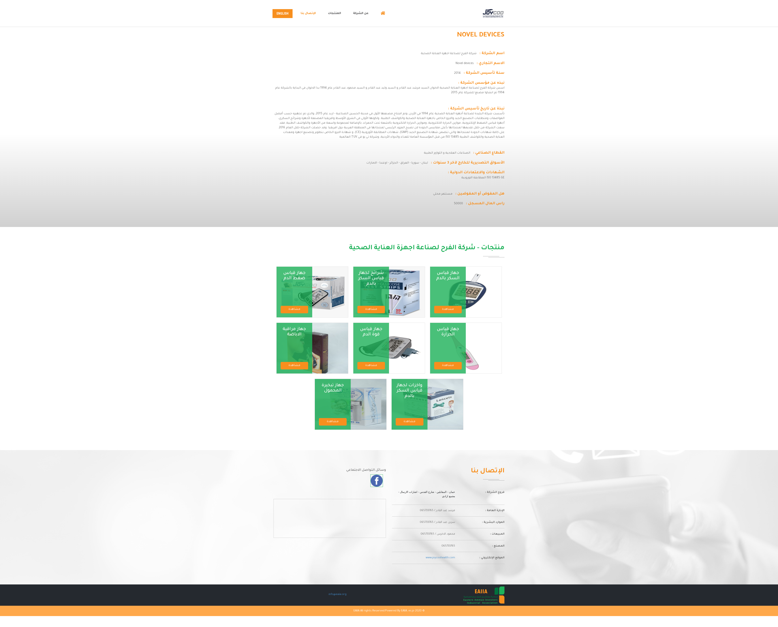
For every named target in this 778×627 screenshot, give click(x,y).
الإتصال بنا (308, 13)
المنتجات (334, 13)
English (283, 13)
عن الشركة (361, 13)
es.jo (411, 610)
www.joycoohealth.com (440, 557)
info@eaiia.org (337, 594)
